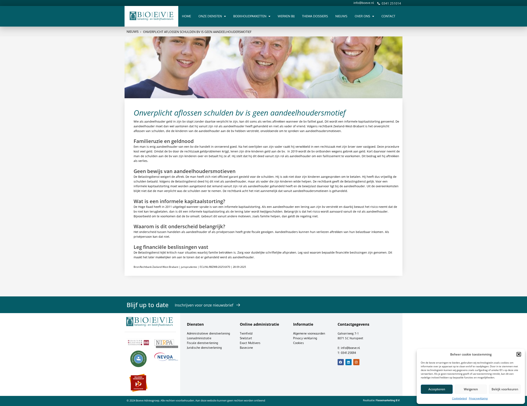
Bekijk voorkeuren (505, 389)
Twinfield (246, 333)
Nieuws (341, 16)
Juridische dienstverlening (204, 347)
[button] (519, 354)
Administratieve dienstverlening (208, 333)
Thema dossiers (315, 16)
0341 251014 (391, 3)
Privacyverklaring (478, 398)
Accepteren (436, 389)
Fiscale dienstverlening (202, 343)
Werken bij (286, 16)
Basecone (246, 347)
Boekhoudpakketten (249, 16)
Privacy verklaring (305, 338)
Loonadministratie (199, 338)
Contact (388, 16)
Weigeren (471, 389)
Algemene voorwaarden (309, 333)
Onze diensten (210, 16)
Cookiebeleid (459, 398)
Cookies (298, 343)
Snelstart (246, 338)
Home (186, 16)
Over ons (362, 16)
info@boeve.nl (363, 3)
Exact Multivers (250, 343)
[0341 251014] (378, 3)
